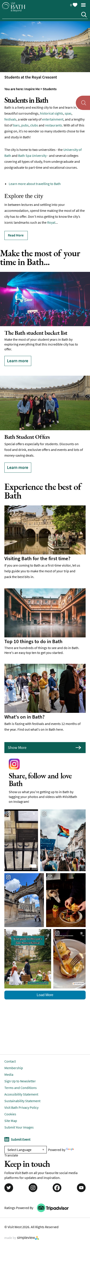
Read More (16, 235)
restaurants (53, 125)
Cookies (10, 1103)
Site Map (10, 1109)
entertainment (52, 119)
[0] (74, 4)
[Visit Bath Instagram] (33, 1177)
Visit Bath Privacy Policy (21, 1096)
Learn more (17, 360)
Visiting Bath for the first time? (37, 547)
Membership (13, 1057)
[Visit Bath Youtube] (81, 1177)
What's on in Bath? (24, 706)
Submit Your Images (19, 1116)
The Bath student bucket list (35, 332)
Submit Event (20, 1128)
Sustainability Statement (22, 1090)
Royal (51, 222)
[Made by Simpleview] (21, 1227)
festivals (10, 119)
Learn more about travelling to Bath (35, 183)
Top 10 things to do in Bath (33, 630)
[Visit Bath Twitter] (8, 1177)
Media (8, 1063)
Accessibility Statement (21, 1083)
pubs (25, 125)
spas (68, 113)
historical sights (51, 113)
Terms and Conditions (20, 1076)
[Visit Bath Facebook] (57, 1177)
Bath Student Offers (27, 431)
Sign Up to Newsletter (20, 1070)
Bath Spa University (32, 155)
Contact (10, 1050)
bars (16, 125)
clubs (34, 125)
